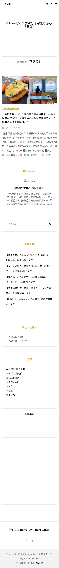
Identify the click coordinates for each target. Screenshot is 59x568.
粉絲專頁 (29, 414)
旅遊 (10, 390)
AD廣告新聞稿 (15, 373)
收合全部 (20, 369)
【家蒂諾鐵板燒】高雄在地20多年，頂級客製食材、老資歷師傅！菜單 (28, 290)
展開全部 (10, 369)
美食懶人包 (13, 382)
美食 (10, 386)
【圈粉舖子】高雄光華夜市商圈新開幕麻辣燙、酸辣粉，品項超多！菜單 (27, 279)
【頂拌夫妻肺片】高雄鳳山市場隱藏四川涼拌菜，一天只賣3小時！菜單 (28, 268)
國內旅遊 (15, 109)
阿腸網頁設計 (35, 562)
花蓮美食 (6, 109)
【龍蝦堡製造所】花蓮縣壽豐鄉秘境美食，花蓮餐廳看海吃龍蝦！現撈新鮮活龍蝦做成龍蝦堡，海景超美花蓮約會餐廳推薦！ (29, 118)
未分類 (11, 395)
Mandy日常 (13, 378)
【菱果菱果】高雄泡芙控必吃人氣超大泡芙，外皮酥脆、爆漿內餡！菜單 (28, 257)
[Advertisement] (29, 471)
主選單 (7, 4)
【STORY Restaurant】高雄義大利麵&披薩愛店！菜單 (29, 301)
